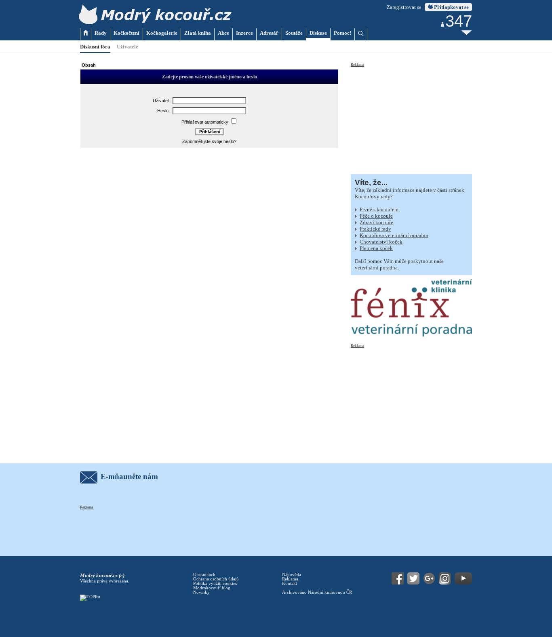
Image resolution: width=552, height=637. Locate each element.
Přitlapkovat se (451, 7)
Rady (101, 33)
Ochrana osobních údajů (216, 579)
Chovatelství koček (381, 242)
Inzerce (244, 33)
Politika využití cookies (215, 583)
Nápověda (291, 574)
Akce (223, 33)
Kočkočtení (126, 33)
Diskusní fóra (95, 47)
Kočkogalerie (161, 33)
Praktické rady (375, 229)
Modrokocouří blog (211, 588)
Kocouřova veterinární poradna (394, 235)
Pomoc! (342, 33)
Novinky (201, 592)
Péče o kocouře (376, 216)
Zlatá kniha (197, 33)
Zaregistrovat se (404, 7)
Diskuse (318, 33)
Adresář (269, 33)
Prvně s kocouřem (379, 209)
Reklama (357, 65)
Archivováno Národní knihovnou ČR (317, 592)
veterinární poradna (376, 268)
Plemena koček (376, 248)
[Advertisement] (411, 117)
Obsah (89, 65)
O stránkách (204, 574)
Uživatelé (127, 47)
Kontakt (289, 583)
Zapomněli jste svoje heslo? (209, 141)
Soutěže (294, 33)
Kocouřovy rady (372, 196)
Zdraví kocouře (376, 222)
